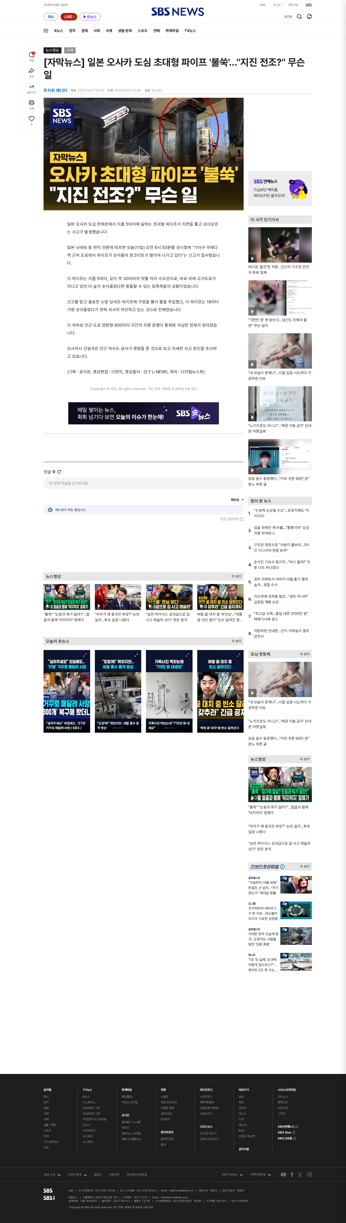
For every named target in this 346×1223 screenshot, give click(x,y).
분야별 (47, 1089)
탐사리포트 (167, 1131)
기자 (241, 1119)
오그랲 (251, 903)
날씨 (241, 1096)
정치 (72, 30)
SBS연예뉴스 (286, 1126)
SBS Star (284, 1131)
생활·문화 (125, 30)
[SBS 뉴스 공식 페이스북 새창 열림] (292, 1175)
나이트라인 (89, 1130)
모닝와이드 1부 (91, 1108)
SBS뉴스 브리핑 (131, 1133)
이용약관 (114, 1174)
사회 (96, 30)
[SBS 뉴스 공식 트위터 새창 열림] (300, 1174)
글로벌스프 (254, 878)
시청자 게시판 (247, 1136)
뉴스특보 (88, 1142)
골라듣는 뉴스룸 (131, 1122)
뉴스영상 (52, 50)
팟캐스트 (283, 1102)
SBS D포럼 (285, 1137)
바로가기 (244, 1089)
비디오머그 (206, 1089)
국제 (109, 30)
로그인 (277, 5)
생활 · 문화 (50, 1125)
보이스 (125, 1128)
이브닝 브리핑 (130, 1102)
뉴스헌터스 (89, 1102)
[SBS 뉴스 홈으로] (178, 12)
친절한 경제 (167, 1108)
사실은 (165, 1096)
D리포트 (165, 1119)
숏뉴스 (242, 1113)
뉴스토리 (88, 1136)
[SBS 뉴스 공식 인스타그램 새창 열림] (309, 1174)
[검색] (299, 16)
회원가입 (293, 5)
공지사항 (244, 1149)
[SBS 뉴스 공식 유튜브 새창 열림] (283, 1174)
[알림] (309, 16)
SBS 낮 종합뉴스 (131, 1139)
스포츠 (143, 30)
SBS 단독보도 (169, 1102)
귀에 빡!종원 (207, 1102)
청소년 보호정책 (239, 1201)
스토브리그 (206, 1113)
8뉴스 (58, 30)
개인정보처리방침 (136, 1174)
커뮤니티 (283, 1108)
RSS (241, 1130)
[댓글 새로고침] (59, 471)
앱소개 (242, 1125)
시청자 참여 (77, 1175)
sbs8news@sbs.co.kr (181, 1190)
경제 (84, 30)
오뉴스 (86, 1125)
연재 (163, 1089)
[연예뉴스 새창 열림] (280, 188)
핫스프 (251, 955)
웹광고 (98, 1174)
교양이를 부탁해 (209, 1108)
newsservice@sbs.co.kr (174, 1197)
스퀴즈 (282, 1113)
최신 (46, 1096)
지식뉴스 (283, 1096)
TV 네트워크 (51, 1142)
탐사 (163, 1144)
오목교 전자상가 (209, 1139)
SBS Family (232, 1175)
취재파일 (172, 30)
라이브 (242, 1108)
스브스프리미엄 (287, 1089)
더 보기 (235, 575)
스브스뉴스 (206, 1125)
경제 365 (166, 1113)
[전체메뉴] (46, 31)
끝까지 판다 (167, 1139)
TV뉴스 (190, 30)
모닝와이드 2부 (92, 1113)
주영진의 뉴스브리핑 (94, 1119)
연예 (156, 30)
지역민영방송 (260, 1175)
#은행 (288, 17)
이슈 (46, 1147)
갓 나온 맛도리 (208, 1133)
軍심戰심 (127, 1096)
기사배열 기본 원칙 (216, 1201)
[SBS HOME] (309, 5)
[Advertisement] (143, 546)
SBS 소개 (52, 1175)
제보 (241, 1102)
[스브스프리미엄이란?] (283, 866)
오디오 (125, 1114)
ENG (263, 5)
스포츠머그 (206, 1096)
